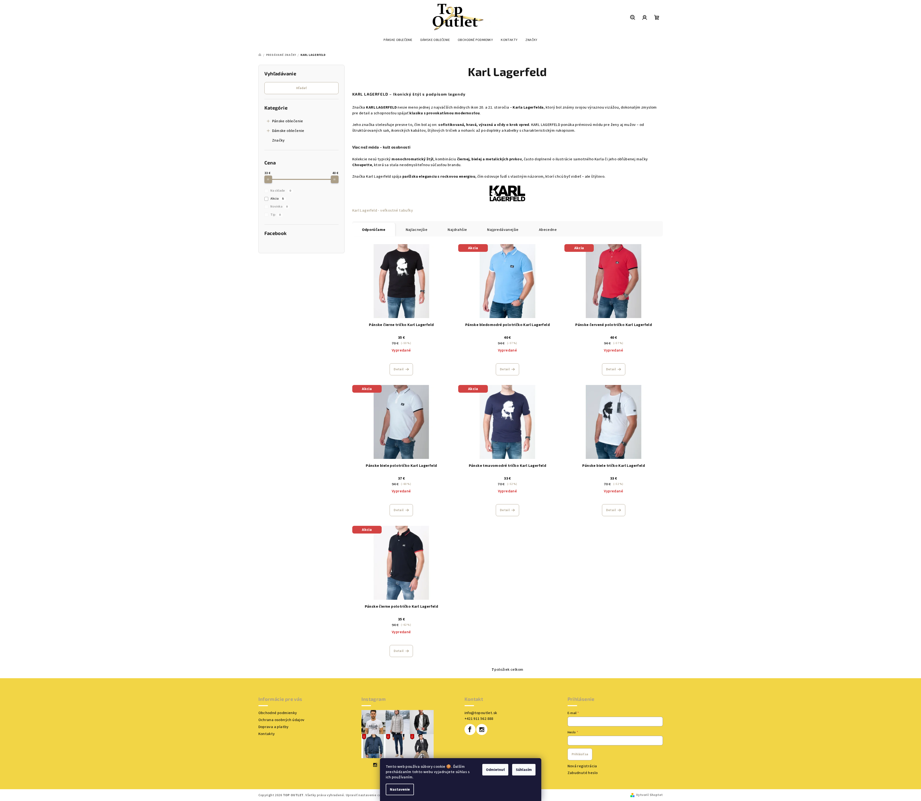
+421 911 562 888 (478, 718)
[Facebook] (470, 729)
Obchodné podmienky (277, 713)
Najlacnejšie (417, 229)
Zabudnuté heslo (583, 772)
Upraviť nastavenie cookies (367, 795)
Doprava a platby (273, 726)
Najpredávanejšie (502, 229)
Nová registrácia (582, 766)
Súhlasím (524, 769)
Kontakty (266, 733)
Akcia (277, 198)
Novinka (278, 206)
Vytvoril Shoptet (649, 795)
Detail (399, 369)
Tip (275, 214)
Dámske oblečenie (288, 130)
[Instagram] (481, 729)
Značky (278, 140)
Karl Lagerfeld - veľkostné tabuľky (382, 210)
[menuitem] (398, 40)
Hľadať (301, 88)
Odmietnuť (495, 769)
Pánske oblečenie (287, 121)
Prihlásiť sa (580, 754)
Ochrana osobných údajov (281, 720)
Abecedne (548, 229)
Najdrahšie (457, 229)
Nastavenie (400, 789)
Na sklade (280, 190)
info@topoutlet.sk (480, 713)
